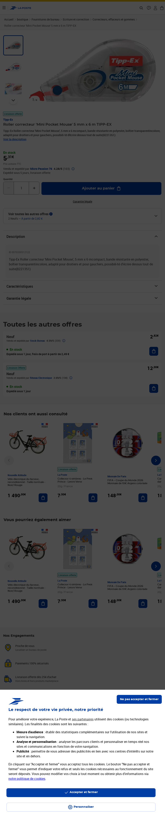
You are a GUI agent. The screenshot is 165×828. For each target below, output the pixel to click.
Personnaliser (84, 807)
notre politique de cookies (26, 778)
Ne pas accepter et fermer (139, 699)
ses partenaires (83, 719)
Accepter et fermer (84, 792)
